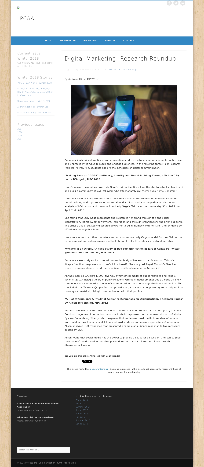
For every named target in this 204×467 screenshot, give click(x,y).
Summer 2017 (83, 407)
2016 (19, 132)
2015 (19, 135)
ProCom (110, 40)
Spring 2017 (82, 410)
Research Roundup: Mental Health (34, 112)
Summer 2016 (83, 420)
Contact (128, 40)
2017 (19, 129)
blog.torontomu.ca (99, 369)
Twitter (175, 3)
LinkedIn (182, 3)
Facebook (169, 3)
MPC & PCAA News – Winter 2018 (34, 83)
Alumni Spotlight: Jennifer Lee (32, 107)
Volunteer (90, 40)
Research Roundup (128, 69)
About (48, 40)
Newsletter (68, 40)
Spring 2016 (82, 424)
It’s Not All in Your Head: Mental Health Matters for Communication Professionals (35, 92)
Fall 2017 (113, 69)
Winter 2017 (82, 400)
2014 (19, 139)
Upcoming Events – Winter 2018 (34, 101)
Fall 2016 (80, 417)
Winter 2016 (82, 413)
